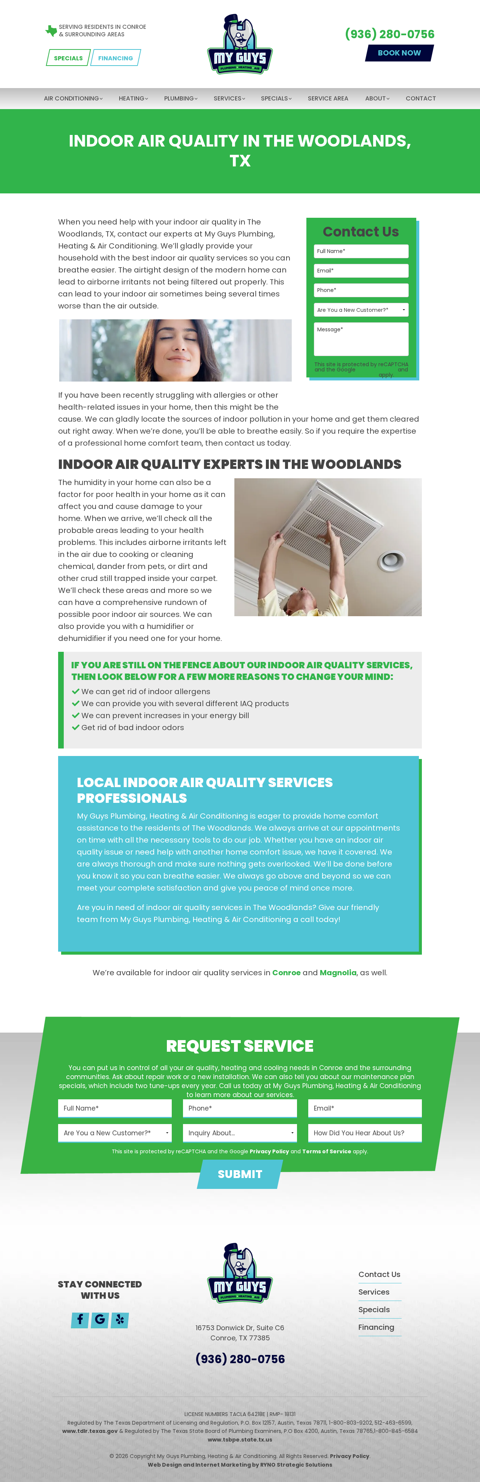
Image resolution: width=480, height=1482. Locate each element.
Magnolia (338, 972)
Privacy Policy (376, 369)
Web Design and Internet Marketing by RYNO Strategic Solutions (240, 1465)
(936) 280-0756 (390, 34)
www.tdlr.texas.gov (90, 1431)
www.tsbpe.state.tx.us (240, 1439)
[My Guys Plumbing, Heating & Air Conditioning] (240, 43)
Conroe (286, 972)
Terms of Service (352, 375)
